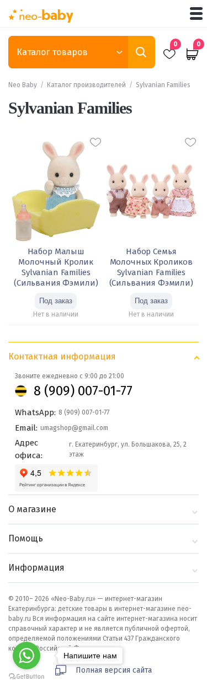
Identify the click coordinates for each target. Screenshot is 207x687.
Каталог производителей (86, 85)
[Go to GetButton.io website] (26, 676)
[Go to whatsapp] (26, 655)
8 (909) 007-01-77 (83, 391)
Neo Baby (22, 85)
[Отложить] (95, 142)
